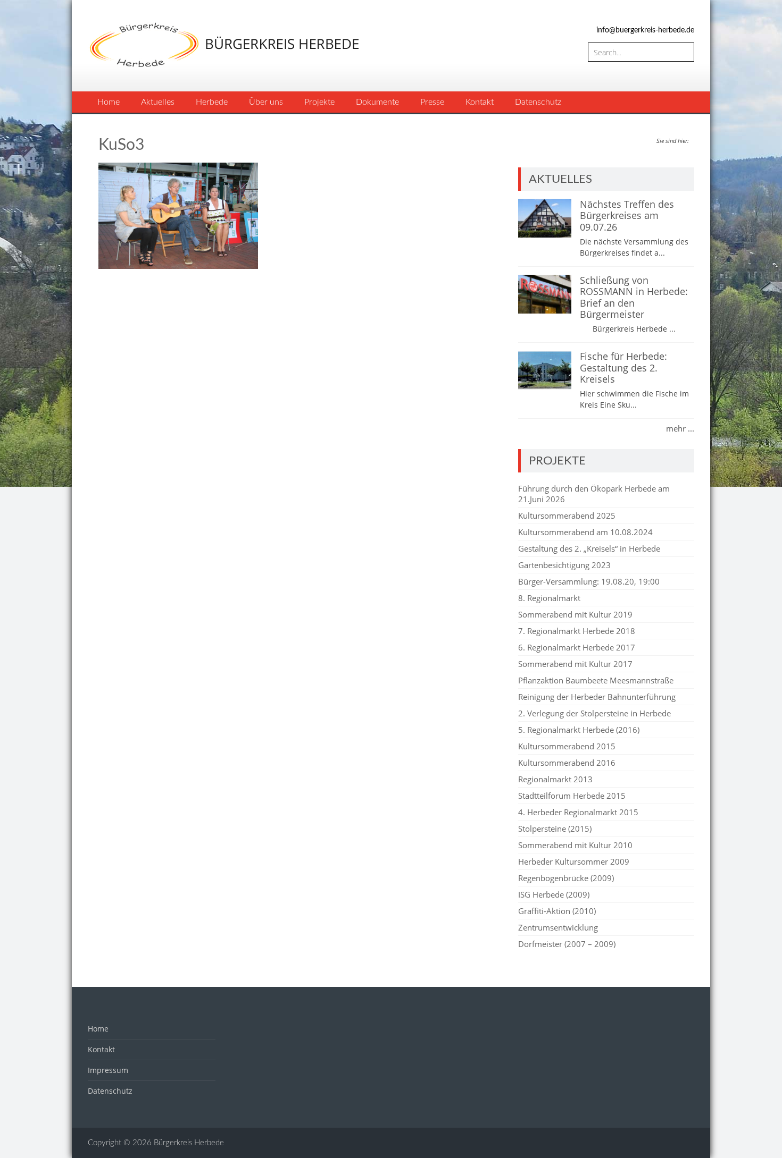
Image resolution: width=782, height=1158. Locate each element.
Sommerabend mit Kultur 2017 (575, 663)
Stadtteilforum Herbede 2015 (572, 795)
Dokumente (377, 102)
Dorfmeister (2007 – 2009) (566, 944)
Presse (432, 102)
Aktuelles (157, 102)
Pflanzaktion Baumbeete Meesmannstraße (595, 680)
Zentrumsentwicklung (558, 927)
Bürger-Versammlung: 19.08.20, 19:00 (589, 581)
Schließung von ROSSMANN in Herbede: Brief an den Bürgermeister (634, 297)
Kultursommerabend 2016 (566, 762)
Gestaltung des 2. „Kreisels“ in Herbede (589, 548)
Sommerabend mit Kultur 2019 (575, 614)
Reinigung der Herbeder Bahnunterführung (597, 696)
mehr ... (680, 428)
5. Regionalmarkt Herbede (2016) (578, 729)
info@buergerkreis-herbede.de (645, 30)
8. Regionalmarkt (549, 598)
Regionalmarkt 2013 (555, 779)
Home (108, 102)
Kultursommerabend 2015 (566, 746)
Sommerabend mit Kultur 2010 (575, 845)
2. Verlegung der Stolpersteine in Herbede (594, 713)
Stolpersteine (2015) (555, 828)
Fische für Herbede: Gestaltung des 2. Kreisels (623, 367)
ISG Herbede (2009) (553, 894)
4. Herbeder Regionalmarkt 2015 (578, 812)
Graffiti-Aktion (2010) (557, 911)
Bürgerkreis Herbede (189, 1143)
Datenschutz (538, 102)
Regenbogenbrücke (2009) (566, 878)
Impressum (108, 1070)
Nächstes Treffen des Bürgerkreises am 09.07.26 (627, 215)
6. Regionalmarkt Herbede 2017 (576, 647)
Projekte (319, 102)
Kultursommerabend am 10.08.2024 (585, 532)
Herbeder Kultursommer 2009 (573, 861)
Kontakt (479, 102)
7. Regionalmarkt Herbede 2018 (576, 631)
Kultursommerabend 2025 (566, 515)
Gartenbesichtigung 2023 (564, 565)
